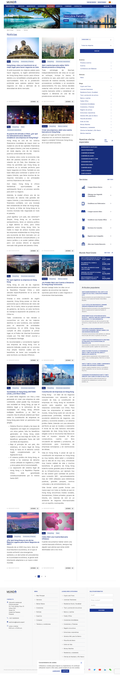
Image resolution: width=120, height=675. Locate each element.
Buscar (97, 51)
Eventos (82, 60)
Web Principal (10, 6)
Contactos (78, 6)
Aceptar (65, 671)
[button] (21, 6)
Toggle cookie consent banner (81, 663)
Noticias (51, 6)
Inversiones (41, 6)
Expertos (59, 6)
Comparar (68, 6)
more (66, 20)
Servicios (21, 6)
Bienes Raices (31, 6)
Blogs (81, 83)
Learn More (56, 671)
